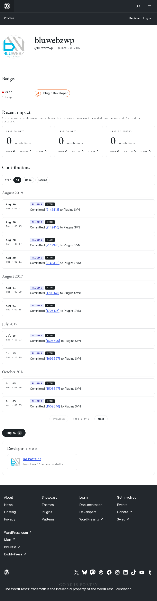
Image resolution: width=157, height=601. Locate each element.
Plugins (13, 432)
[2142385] (52, 263)
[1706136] (52, 310)
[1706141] (52, 293)
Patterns (48, 519)
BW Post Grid (32, 459)
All (17, 179)
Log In (147, 18)
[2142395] (52, 245)
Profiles (9, 18)
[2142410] (52, 227)
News (8, 505)
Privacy (9, 519)
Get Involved (127, 497)
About (8, 497)
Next (101, 418)
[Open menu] (150, 6)
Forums (42, 179)
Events (122, 505)
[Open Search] (138, 6)
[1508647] (53, 388)
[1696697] (53, 358)
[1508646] (53, 406)
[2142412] (52, 209)
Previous (59, 418)
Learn (83, 497)
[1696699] (53, 340)
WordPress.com (18, 532)
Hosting (10, 512)
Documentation (90, 505)
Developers (87, 512)
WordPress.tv (91, 519)
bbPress (12, 547)
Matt (10, 540)
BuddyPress (15, 554)
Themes (48, 505)
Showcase (49, 497)
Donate (124, 512)
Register (134, 18)
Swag (123, 519)
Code (28, 179)
